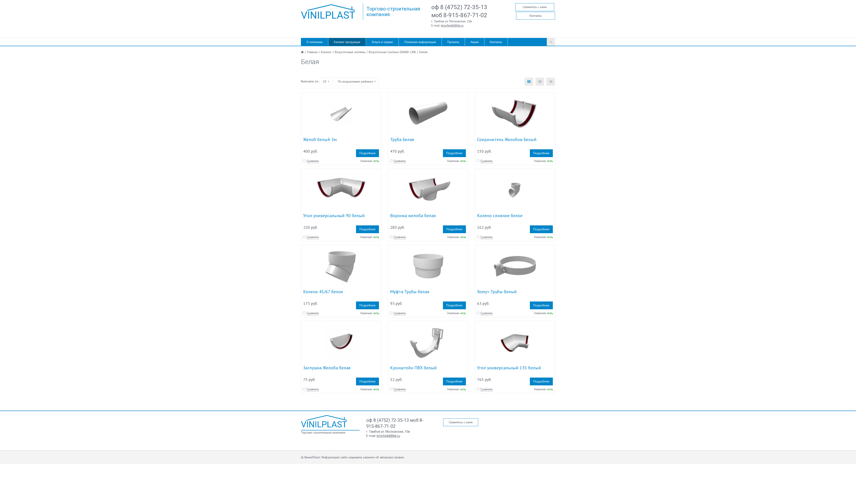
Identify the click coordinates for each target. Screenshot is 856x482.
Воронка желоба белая (413, 215)
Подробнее (367, 153)
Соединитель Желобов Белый (507, 139)
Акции (475, 42)
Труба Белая (402, 139)
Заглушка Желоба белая (326, 368)
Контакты (536, 16)
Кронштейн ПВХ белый (413, 368)
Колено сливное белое (500, 215)
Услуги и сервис (382, 42)
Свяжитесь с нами (535, 7)
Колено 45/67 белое (323, 292)
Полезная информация (420, 42)
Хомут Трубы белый (497, 292)
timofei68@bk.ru (452, 25)
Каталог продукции (347, 42)
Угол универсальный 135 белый (509, 368)
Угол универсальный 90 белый (334, 215)
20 (324, 81)
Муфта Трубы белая (409, 292)
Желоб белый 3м (320, 139)
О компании (315, 42)
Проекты (453, 42)
